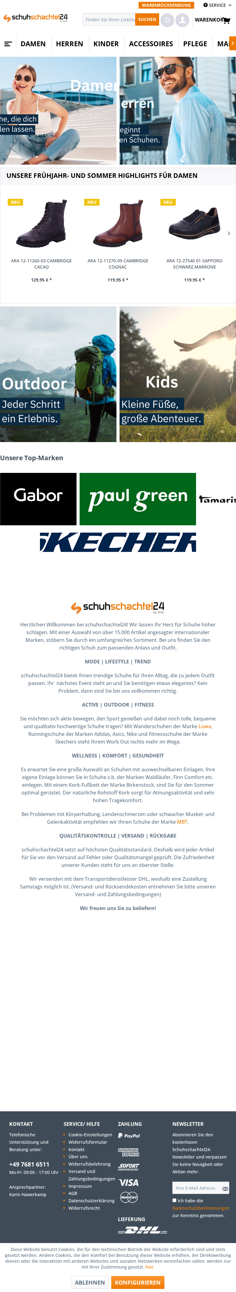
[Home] (7, 41)
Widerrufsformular (88, 1142)
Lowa (205, 726)
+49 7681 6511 (29, 1164)
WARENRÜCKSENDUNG (166, 5)
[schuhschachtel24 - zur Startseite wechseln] (35, 21)
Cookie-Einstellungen (90, 1135)
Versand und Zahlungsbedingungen (92, 1175)
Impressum (80, 1186)
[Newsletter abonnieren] (223, 1188)
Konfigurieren (138, 1282)
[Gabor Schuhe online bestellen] (38, 499)
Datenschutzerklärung (92, 1201)
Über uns (78, 1156)
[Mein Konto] (182, 20)
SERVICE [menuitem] (217, 5)
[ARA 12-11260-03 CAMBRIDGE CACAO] (41, 223)
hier (150, 1267)
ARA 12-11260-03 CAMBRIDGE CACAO (41, 264)
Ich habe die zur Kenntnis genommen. (201, 1208)
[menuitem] (166, 5)
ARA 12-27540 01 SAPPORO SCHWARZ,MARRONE (194, 264)
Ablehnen (90, 1282)
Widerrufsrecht (84, 1208)
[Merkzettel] (167, 20)
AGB (73, 1193)
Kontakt (77, 1149)
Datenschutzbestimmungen (201, 1208)
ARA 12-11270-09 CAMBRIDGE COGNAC (118, 264)
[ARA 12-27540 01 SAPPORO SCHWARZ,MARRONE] (194, 223)
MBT (182, 821)
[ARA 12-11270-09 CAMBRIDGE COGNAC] (118, 223)
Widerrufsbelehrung (90, 1164)
